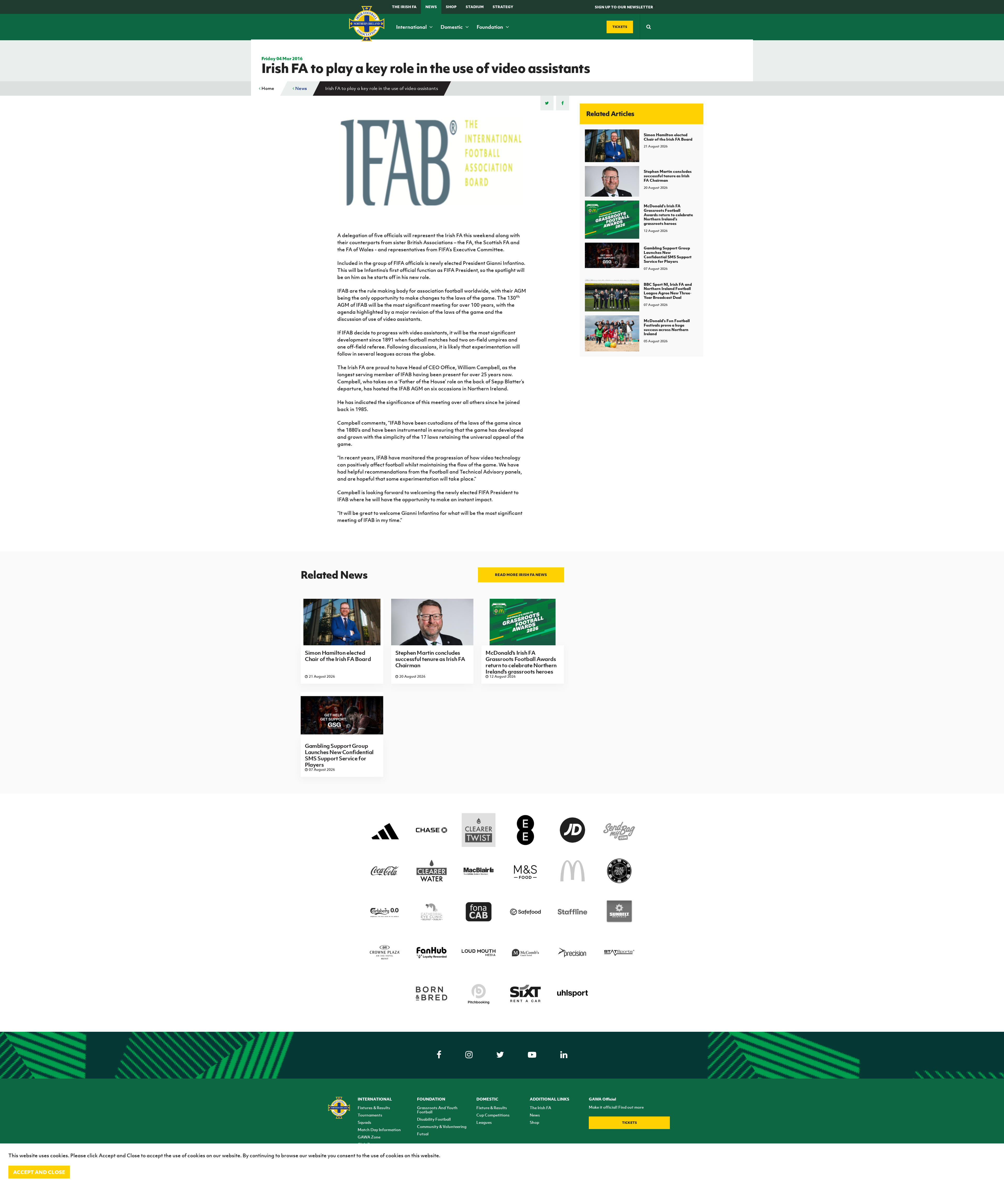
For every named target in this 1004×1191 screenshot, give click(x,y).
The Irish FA (404, 6)
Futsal (423, 1133)
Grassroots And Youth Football (437, 1109)
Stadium (475, 6)
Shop (451, 6)
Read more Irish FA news (521, 574)
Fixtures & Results (374, 1107)
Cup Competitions (493, 1115)
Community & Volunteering (441, 1126)
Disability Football (434, 1119)
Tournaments (370, 1115)
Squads (364, 1122)
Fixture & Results (491, 1107)
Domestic (452, 27)
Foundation (490, 27)
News (431, 6)
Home (267, 88)
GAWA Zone (369, 1136)
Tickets (629, 1122)
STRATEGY (503, 6)
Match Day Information (379, 1129)
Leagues (484, 1122)
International (412, 27)
